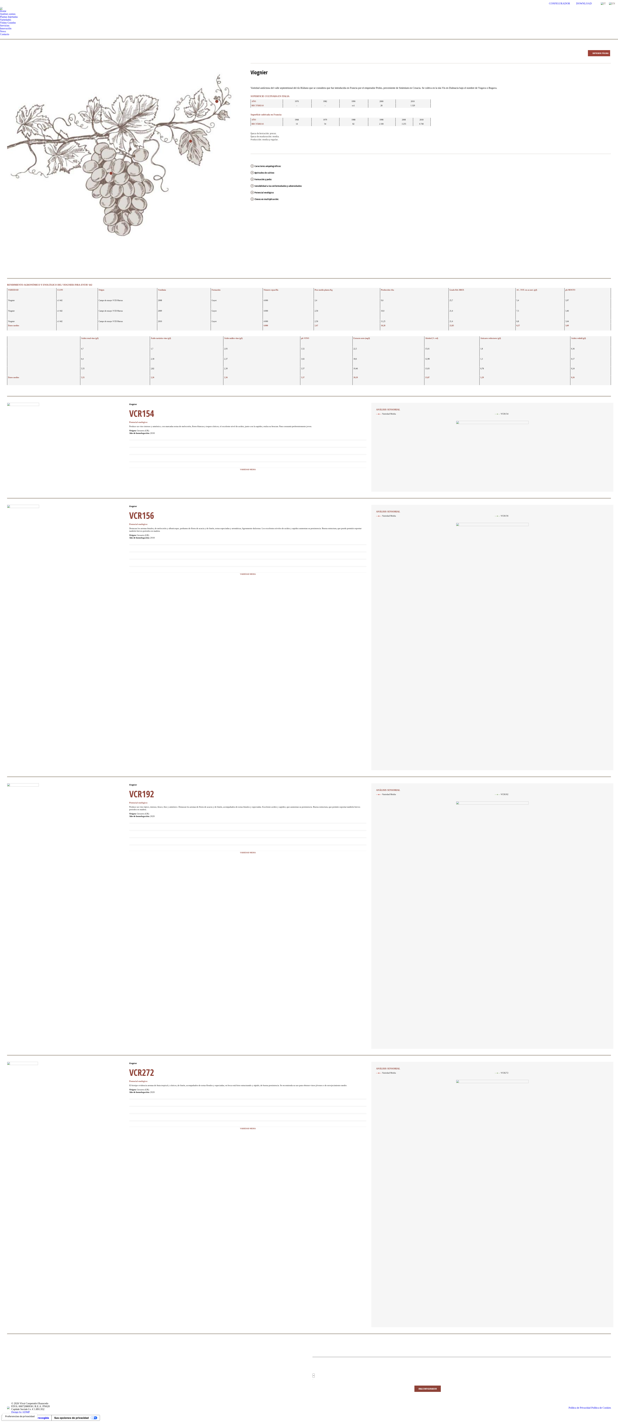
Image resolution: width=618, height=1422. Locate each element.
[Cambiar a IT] (603, 3)
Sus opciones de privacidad (71, 1417)
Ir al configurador (427, 1388)
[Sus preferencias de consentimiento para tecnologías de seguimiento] (20, 1416)
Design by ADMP (20, 1412)
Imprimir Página (600, 53)
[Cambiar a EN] (612, 3)
